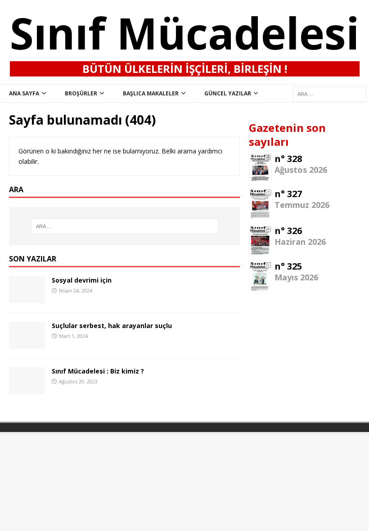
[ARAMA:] (329, 93)
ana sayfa (24, 93)
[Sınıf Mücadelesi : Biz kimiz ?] (27, 389)
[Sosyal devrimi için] (27, 298)
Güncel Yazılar (227, 93)
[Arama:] (125, 226)
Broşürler (81, 93)
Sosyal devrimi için (82, 280)
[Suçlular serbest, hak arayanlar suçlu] (27, 343)
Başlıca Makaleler (151, 93)
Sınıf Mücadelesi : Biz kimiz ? (98, 371)
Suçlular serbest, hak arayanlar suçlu (112, 325)
